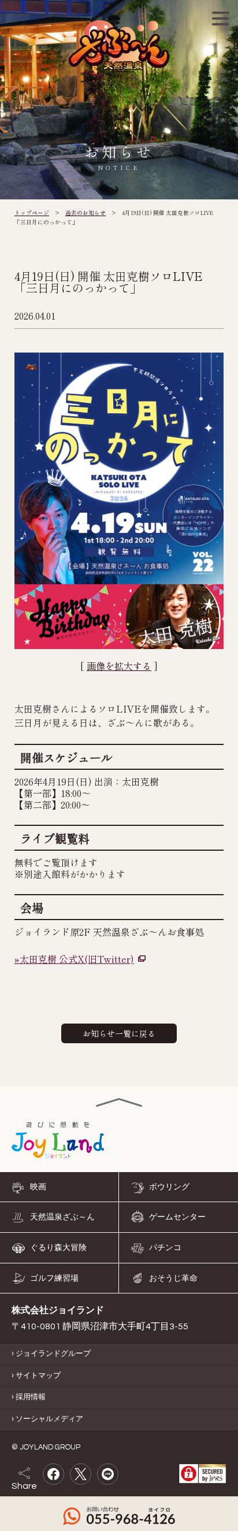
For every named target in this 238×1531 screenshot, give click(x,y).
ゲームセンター (177, 1217)
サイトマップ (38, 1375)
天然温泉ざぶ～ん (62, 1217)
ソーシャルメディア (49, 1419)
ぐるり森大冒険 (58, 1248)
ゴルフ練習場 (54, 1278)
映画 (38, 1186)
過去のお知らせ (85, 213)
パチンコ (165, 1248)
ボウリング (169, 1186)
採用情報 (31, 1397)
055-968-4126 (119, 1516)
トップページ (31, 213)
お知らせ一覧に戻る (119, 1033)
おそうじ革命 (173, 1278)
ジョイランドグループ (53, 1354)
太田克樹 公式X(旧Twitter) (77, 959)
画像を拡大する (119, 666)
